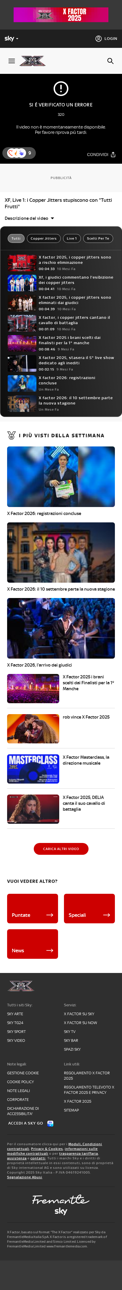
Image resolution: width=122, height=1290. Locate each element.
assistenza (17, 1158)
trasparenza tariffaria (78, 1153)
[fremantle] (61, 1199)
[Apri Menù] (12, 61)
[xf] (35, 61)
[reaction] (21, 153)
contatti (38, 1158)
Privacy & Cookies (47, 1149)
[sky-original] (61, 1211)
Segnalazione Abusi (24, 1177)
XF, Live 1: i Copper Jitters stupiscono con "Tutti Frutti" (58, 203)
